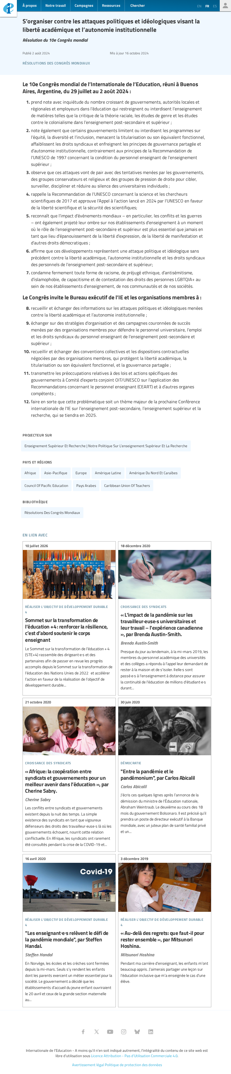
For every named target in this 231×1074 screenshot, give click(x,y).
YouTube (110, 1031)
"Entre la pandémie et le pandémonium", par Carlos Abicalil (164, 767)
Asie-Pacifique (55, 472)
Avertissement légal (88, 1064)
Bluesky (137, 1031)
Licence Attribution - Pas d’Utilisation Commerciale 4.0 (134, 1055)
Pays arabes (86, 485)
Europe (81, 472)
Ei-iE (8, 9)
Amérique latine (108, 472)
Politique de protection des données (133, 1064)
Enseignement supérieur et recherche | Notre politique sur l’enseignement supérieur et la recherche (106, 445)
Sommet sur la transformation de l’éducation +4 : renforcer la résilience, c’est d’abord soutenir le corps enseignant (69, 616)
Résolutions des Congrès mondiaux (56, 62)
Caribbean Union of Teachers (127, 485)
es (215, 6)
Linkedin (150, 1031)
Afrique (30, 472)
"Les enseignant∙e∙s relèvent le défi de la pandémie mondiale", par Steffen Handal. (69, 930)
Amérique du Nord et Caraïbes (153, 472)
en (199, 6)
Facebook (83, 1031)
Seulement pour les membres (225, 5)
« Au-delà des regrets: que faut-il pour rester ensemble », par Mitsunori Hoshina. (164, 920)
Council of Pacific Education (46, 485)
